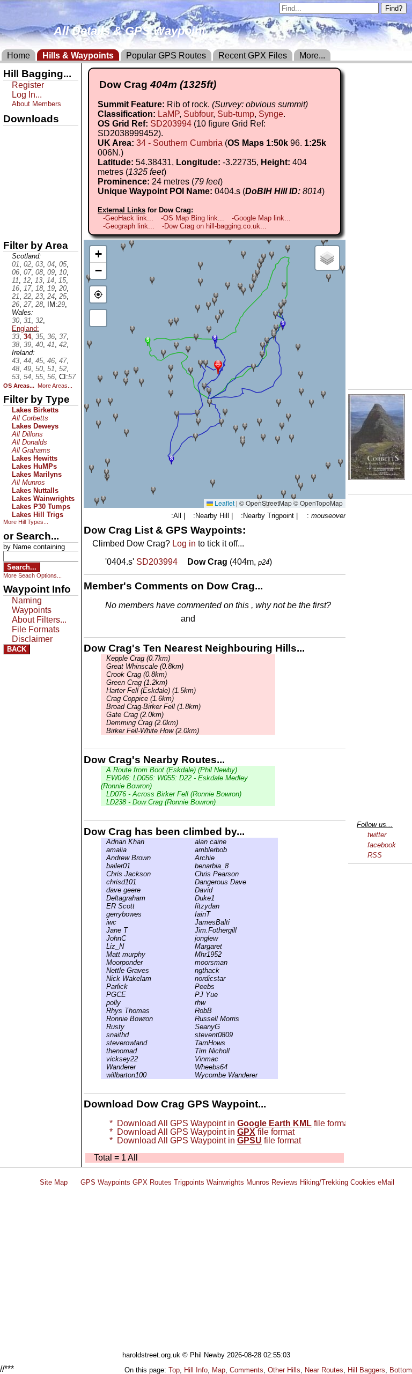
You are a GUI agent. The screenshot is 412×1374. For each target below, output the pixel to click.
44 (27, 361)
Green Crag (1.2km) (136, 682)
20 (63, 288)
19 (51, 288)
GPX (12, 134)
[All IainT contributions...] (192, 914)
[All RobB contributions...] (192, 1011)
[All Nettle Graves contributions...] (103, 970)
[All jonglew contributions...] (192, 938)
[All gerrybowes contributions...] (103, 914)
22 (27, 296)
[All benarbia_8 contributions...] (192, 866)
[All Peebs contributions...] (192, 987)
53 (15, 377)
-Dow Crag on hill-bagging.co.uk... (214, 226)
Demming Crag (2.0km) (142, 723)
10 (63, 272)
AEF (12, 207)
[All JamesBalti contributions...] (192, 922)
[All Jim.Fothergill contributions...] (192, 930)
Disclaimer (32, 639)
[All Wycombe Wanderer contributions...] (192, 1075)
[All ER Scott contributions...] (103, 906)
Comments (246, 1370)
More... (312, 55)
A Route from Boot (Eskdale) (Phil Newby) (171, 770)
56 (51, 377)
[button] (218, 366)
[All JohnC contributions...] (103, 938)
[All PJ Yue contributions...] (192, 995)
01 (15, 264)
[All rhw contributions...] (192, 1003)
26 (15, 304)
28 (39, 304)
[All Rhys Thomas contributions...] (103, 1011)
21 (15, 296)
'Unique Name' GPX (38, 152)
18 (39, 288)
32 (39, 320)
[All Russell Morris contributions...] (192, 1019)
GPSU (14, 171)
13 (38, 280)
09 (51, 272)
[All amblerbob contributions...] (192, 850)
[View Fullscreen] (98, 318)
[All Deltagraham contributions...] (103, 898)
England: (25, 328)
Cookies (363, 1182)
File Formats (36, 629)
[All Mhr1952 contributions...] (192, 954)
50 (39, 369)
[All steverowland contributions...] (103, 1043)
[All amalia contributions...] (103, 850)
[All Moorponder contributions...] (103, 962)
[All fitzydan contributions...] (192, 906)
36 (51, 337)
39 (27, 345)
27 (27, 304)
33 (15, 337)
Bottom (400, 1370)
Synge (271, 114)
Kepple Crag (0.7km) (138, 658)
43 (15, 361)
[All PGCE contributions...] (103, 995)
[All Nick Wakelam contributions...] (103, 978)
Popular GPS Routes (166, 55)
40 (39, 345)
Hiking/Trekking (324, 1182)
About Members (36, 104)
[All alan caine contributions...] (192, 842)
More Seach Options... (32, 575)
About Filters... (39, 619)
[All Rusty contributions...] (103, 1027)
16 (15, 288)
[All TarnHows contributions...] (192, 1043)
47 (63, 361)
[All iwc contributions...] (103, 922)
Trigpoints (189, 1182)
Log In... (219, 619)
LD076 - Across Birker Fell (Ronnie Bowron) (173, 794)
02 (27, 264)
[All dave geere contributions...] (103, 890)
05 (63, 264)
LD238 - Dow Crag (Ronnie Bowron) (161, 802)
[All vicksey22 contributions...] (103, 1059)
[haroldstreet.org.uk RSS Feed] (74, 1182)
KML (12, 189)
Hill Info (196, 1370)
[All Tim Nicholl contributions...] (192, 1051)
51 (51, 369)
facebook (381, 845)
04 (51, 264)
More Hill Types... (25, 522)
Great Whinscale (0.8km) (144, 666)
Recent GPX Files (252, 55)
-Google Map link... (261, 218)
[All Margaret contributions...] (192, 946)
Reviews (284, 1182)
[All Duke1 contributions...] (192, 898)
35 (39, 337)
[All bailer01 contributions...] (103, 866)
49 (27, 369)
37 (63, 337)
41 (51, 345)
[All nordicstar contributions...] (192, 978)
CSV (12, 225)
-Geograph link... (128, 226)
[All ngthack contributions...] (192, 970)
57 (72, 377)
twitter (376, 835)
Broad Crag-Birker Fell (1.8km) (153, 707)
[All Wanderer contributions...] (103, 1067)
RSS (374, 855)
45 (39, 361)
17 (27, 288)
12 (27, 280)
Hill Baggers (366, 1370)
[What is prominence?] (227, 181)
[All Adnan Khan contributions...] (103, 842)
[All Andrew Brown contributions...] (103, 858)
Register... (131, 619)
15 (62, 280)
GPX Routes (152, 1182)
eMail (386, 1182)
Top (174, 1370)
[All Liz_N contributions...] (103, 946)
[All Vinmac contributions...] (192, 1059)
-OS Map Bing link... (192, 218)
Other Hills (284, 1370)
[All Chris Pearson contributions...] (192, 874)
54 (27, 377)
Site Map (54, 1182)
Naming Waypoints (32, 605)
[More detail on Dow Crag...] (183, 561)
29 (61, 304)
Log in (184, 543)
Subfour (198, 114)
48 (15, 369)
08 (39, 272)
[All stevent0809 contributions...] (192, 1035)
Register (28, 85)
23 (39, 296)
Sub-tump (235, 114)
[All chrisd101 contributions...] (103, 882)
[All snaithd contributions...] (103, 1035)
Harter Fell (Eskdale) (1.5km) (151, 690)
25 (63, 296)
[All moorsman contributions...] (192, 962)
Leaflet (223, 502)
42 (63, 345)
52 (63, 369)
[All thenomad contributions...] (103, 1051)
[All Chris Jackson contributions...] (103, 874)
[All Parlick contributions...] (103, 987)
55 (39, 377)
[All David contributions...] (192, 890)
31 (27, 320)
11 (15, 280)
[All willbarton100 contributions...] (103, 1075)
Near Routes (324, 1370)
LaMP (168, 114)
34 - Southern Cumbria (179, 142)
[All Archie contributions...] (192, 858)
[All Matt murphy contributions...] (103, 954)
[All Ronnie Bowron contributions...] (103, 1019)
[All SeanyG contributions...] (192, 1027)
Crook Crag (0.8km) (136, 674)
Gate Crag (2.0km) (135, 715)
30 (15, 320)
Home (18, 55)
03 (39, 264)
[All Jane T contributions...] (103, 930)
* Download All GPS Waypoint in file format (228, 1123)
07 (27, 272)
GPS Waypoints (105, 1182)
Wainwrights (225, 1182)
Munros (257, 1182)
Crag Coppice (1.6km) (140, 699)
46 (51, 361)
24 (51, 296)
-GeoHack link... (128, 218)
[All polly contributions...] (103, 1003)
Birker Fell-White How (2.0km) (152, 731)
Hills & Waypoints (78, 55)
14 (50, 280)
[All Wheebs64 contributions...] (192, 1067)
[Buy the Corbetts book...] (376, 477)
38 (15, 345)
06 (15, 272)
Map (218, 1370)
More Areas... (55, 385)
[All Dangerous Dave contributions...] (192, 882)
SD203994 (171, 123)
